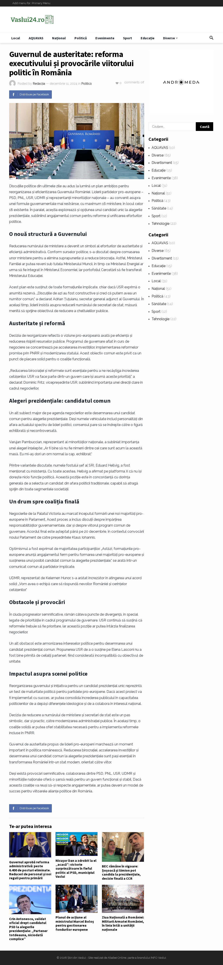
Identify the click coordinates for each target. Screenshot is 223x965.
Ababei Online (117, 957)
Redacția (39, 83)
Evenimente (104, 38)
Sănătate (159, 208)
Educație (147, 38)
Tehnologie (160, 224)
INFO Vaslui (158, 957)
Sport (127, 38)
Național (59, 38)
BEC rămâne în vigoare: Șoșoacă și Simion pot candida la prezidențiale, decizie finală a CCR (121, 872)
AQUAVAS (36, 38)
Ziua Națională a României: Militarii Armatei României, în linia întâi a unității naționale (123, 923)
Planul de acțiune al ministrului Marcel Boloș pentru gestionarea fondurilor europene (75, 923)
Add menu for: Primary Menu (31, 3)
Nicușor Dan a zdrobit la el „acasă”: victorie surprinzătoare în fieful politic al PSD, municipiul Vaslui (76, 868)
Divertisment (162, 163)
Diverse (169, 38)
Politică (80, 38)
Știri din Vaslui (77, 957)
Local (15, 38)
